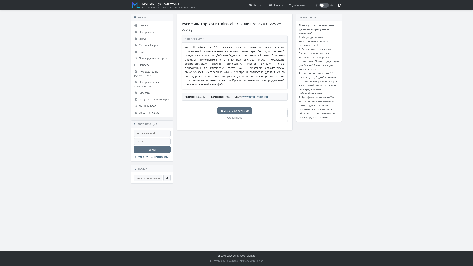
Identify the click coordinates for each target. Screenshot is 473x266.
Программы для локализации (146, 84)
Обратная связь (148, 112)
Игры (142, 38)
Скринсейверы (148, 45)
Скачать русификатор (236, 110)
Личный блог (147, 106)
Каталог (258, 5)
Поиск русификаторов (152, 58)
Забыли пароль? (159, 156)
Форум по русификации (153, 99)
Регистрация (141, 156)
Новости (278, 5)
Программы (146, 32)
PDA (141, 52)
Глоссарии (145, 93)
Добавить (298, 5)
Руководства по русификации (146, 73)
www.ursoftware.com (255, 96)
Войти (152, 149)
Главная (143, 25)
